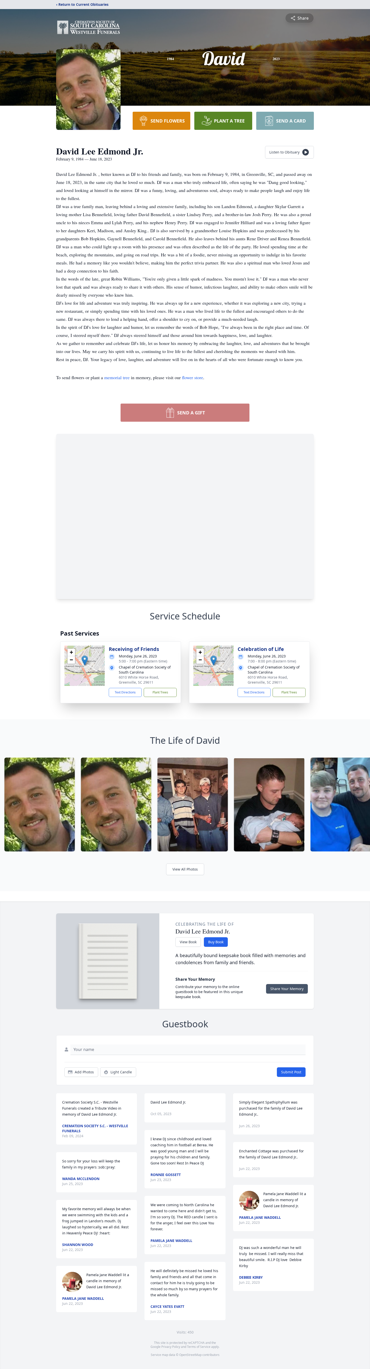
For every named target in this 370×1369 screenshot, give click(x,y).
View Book (188, 942)
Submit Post (291, 1072)
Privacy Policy (170, 1347)
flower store (192, 377)
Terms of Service (198, 1347)
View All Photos (185, 869)
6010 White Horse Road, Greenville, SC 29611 (139, 680)
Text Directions (125, 692)
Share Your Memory (287, 988)
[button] (85, 660)
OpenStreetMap (190, 1355)
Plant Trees (160, 692)
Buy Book (216, 942)
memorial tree (117, 377)
